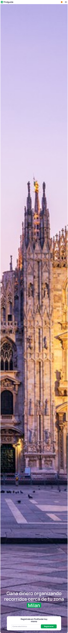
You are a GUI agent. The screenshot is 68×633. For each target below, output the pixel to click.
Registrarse (48, 626)
